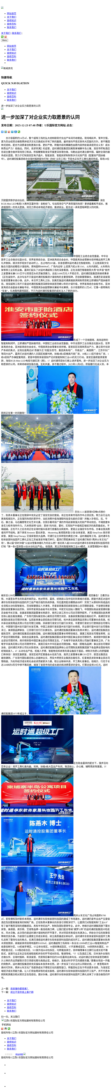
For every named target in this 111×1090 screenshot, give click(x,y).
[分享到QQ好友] (5, 1028)
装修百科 (11, 24)
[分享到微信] (2, 37)
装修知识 (11, 20)
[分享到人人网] (15, 132)
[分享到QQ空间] (5, 132)
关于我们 (11, 17)
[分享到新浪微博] (5, 37)
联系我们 (11, 27)
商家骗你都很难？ (19, 988)
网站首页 (11, 13)
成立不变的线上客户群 (22, 992)
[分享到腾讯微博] (12, 132)
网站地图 (19, 1054)
